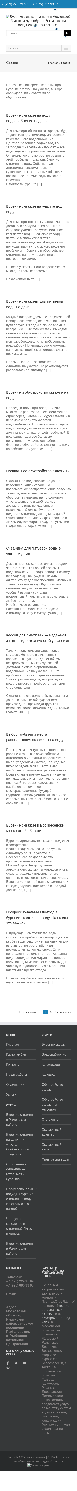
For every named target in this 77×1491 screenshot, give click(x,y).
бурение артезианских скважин (55, 1310)
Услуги (11, 1094)
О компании (15, 1084)
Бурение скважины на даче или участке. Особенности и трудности (20, 1144)
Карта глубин (16, 1054)
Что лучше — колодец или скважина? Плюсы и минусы (20, 1226)
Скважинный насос (51, 1147)
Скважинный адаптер (51, 1132)
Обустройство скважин (52, 1087)
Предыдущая (28, 1012)
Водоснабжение (54, 1054)
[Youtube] (24, 1363)
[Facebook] (7, 1363)
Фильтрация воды (55, 1159)
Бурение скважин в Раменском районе (19, 1119)
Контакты (13, 1064)
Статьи (65, 63)
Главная (53, 63)
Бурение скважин (55, 1044)
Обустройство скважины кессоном (52, 1104)
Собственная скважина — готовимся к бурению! (16, 1172)
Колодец (48, 1074)
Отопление (50, 1119)
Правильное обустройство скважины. (38, 471)
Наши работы (16, 1074)
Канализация (52, 1064)
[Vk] (8, 1368)
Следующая (62, 1012)
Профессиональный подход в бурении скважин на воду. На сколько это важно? (38, 917)
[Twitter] (16, 1363)
